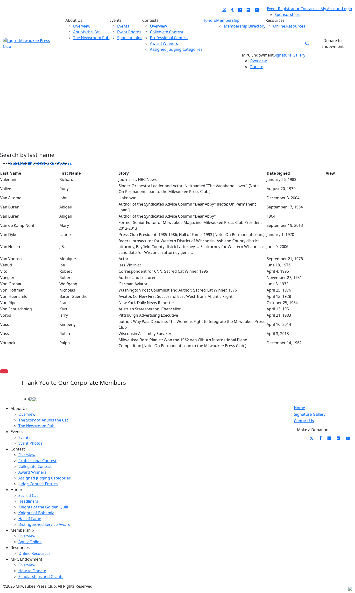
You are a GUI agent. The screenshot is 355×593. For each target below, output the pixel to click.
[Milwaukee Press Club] (26, 43)
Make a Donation (312, 429)
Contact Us (304, 420)
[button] (307, 43)
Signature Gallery (310, 414)
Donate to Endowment (332, 43)
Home (299, 407)
